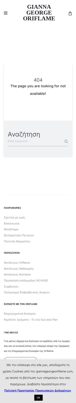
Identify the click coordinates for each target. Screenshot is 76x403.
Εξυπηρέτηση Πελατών (19, 235)
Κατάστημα (11, 229)
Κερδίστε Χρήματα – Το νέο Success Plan (31, 319)
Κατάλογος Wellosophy (19, 268)
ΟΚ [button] (38, 397)
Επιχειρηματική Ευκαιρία (19, 313)
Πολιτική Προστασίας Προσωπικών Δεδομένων (37, 390)
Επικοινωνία (11, 223)
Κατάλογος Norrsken (17, 274)
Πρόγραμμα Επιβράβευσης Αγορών (26, 292)
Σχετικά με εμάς (14, 217)
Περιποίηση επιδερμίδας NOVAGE (26, 280)
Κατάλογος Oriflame (17, 262)
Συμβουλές (11, 286)
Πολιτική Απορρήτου (17, 241)
